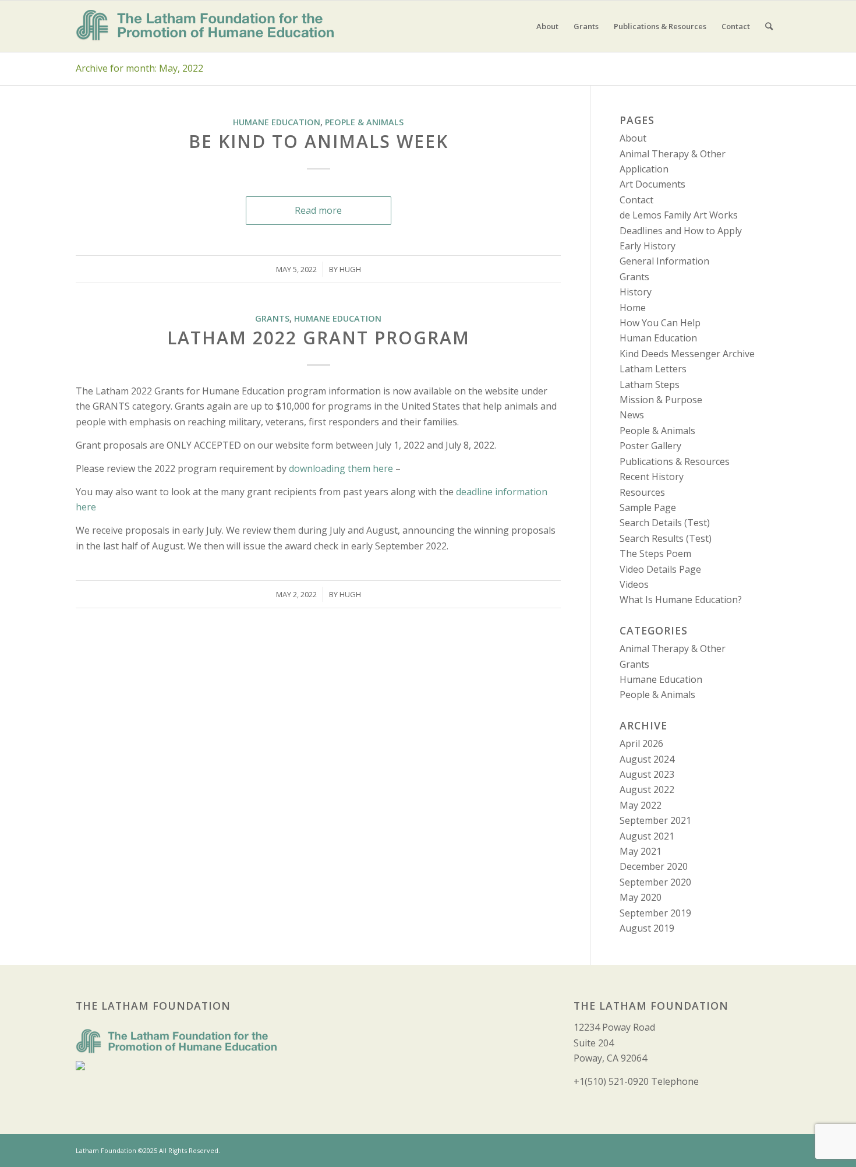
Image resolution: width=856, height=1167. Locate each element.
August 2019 (647, 928)
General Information (664, 261)
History (636, 291)
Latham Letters (653, 368)
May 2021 (641, 851)
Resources (642, 492)
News (632, 414)
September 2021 (655, 820)
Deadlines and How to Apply (681, 230)
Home (633, 307)
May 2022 (641, 805)
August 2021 (647, 836)
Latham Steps (650, 384)
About (633, 138)
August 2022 (647, 789)
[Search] (769, 26)
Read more (318, 210)
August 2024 (647, 759)
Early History (647, 245)
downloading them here (341, 468)
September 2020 (655, 882)
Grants (272, 318)
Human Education (658, 338)
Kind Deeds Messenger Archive (687, 353)
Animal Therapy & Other (673, 153)
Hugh (350, 269)
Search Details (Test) (665, 522)
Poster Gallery (650, 445)
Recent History (652, 476)
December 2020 (654, 866)
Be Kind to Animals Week (318, 141)
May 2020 (641, 897)
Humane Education (276, 122)
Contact (636, 199)
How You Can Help (660, 322)
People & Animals (364, 122)
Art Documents (652, 184)
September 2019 (655, 913)
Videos (634, 584)
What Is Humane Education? (681, 599)
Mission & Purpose (661, 399)
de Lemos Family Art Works (679, 215)
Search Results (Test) (666, 538)
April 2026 (641, 743)
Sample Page (648, 507)
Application (644, 169)
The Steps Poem (655, 553)
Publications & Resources (675, 461)
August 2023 (647, 774)
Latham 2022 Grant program (318, 338)
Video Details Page (660, 569)
